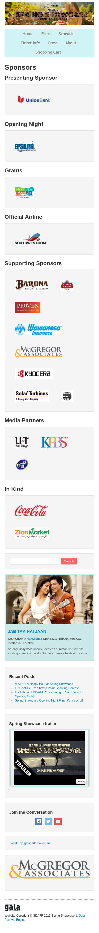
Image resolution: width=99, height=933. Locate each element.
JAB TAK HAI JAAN (27, 631)
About (70, 42)
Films (46, 33)
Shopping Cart (48, 52)
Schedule (66, 33)
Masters (34, 638)
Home (27, 33)
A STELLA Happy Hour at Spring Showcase (44, 684)
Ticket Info (30, 42)
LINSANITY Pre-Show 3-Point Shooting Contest (47, 688)
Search (69, 561)
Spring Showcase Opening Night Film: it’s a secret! (49, 700)
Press (53, 42)
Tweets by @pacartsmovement (30, 843)
